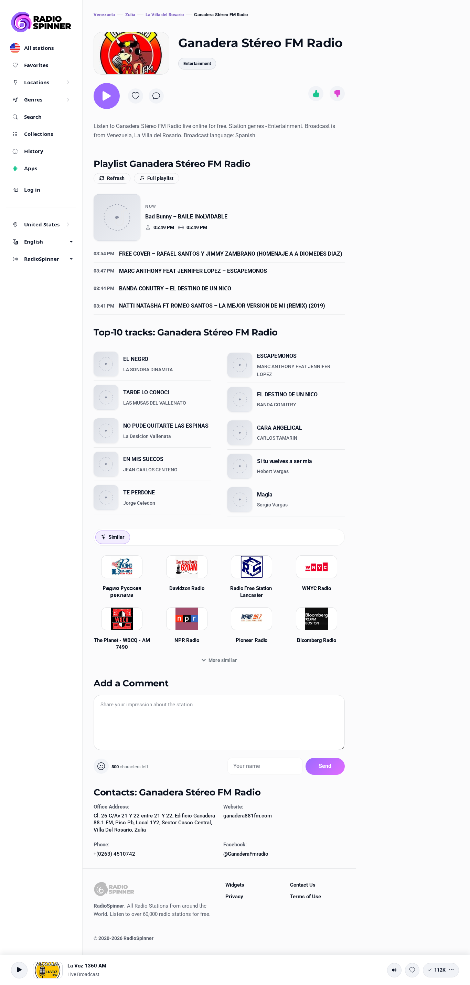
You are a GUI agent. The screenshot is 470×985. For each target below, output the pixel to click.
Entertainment (197, 63)
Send (325, 766)
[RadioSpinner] (41, 22)
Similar (116, 537)
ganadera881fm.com (247, 816)
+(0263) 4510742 (114, 854)
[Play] (107, 96)
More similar (223, 660)
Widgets (234, 885)
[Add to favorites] (135, 96)
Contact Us (303, 885)
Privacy (234, 896)
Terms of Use (305, 896)
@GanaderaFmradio (245, 854)
